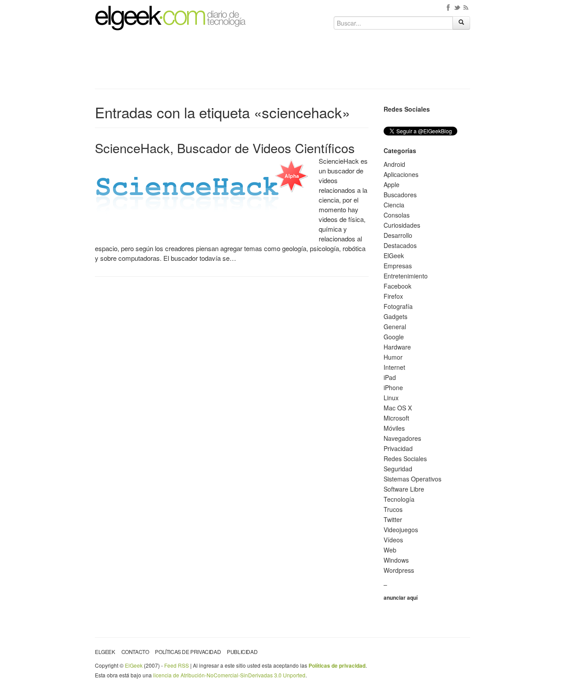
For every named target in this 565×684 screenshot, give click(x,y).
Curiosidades (402, 225)
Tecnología (399, 499)
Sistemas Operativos (412, 478)
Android (394, 164)
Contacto (135, 651)
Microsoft (396, 417)
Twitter (393, 519)
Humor (393, 357)
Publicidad (242, 651)
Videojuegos (401, 529)
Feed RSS (176, 665)
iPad (390, 377)
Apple (391, 184)
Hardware (397, 346)
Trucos (393, 509)
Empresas (398, 265)
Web (390, 549)
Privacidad (398, 448)
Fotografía (398, 306)
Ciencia (394, 204)
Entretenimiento (406, 275)
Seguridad (398, 468)
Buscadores (400, 194)
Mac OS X (398, 407)
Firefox (393, 296)
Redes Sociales (405, 458)
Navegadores (402, 438)
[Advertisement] (282, 63)
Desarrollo (398, 235)
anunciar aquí (401, 597)
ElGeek (394, 255)
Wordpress (399, 570)
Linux (391, 397)
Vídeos (393, 539)
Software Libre (404, 489)
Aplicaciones (401, 174)
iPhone (393, 387)
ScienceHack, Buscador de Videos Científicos (225, 148)
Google (394, 336)
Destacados (400, 245)
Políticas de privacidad (188, 651)
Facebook (397, 286)
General (395, 326)
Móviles (394, 428)
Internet (394, 367)
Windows (396, 560)
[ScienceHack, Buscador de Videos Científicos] (204, 192)
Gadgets (395, 316)
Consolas (397, 214)
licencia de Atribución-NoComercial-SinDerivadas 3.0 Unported (229, 675)
